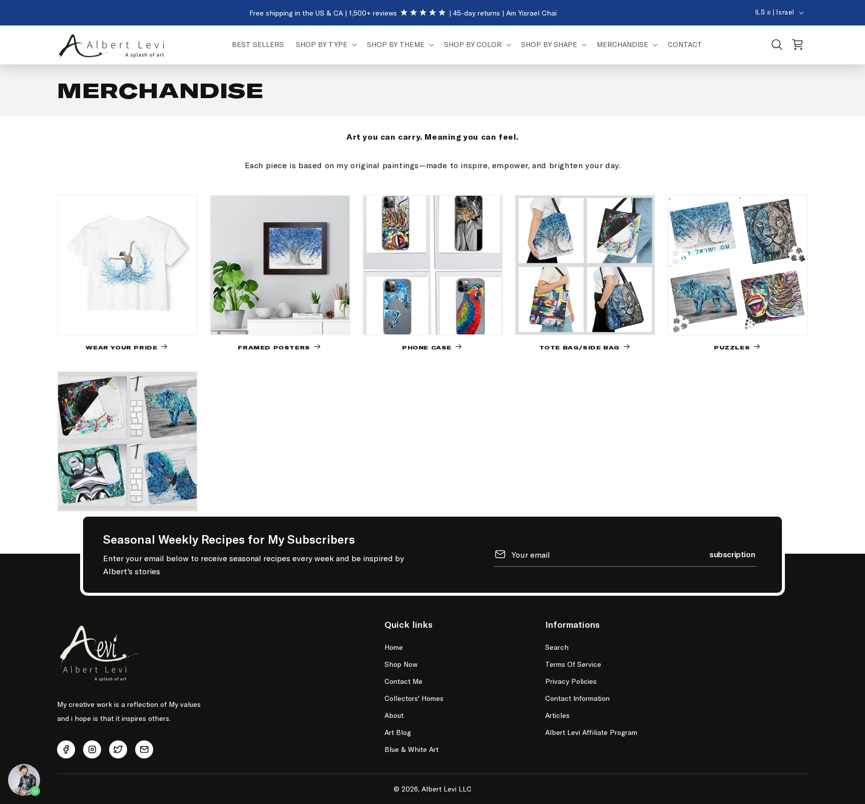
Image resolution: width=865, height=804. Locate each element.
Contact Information (577, 698)
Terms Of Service (573, 664)
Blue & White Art (411, 749)
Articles (557, 715)
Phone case (427, 347)
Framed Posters (274, 347)
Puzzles (732, 347)
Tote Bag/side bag (579, 347)
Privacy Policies (571, 681)
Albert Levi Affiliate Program (591, 732)
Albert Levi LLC (446, 788)
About (393, 715)
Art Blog (397, 732)
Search (557, 647)
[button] (325, 45)
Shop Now (400, 664)
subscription (732, 554)
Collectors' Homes (414, 698)
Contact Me (403, 681)
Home (393, 647)
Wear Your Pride (121, 347)
